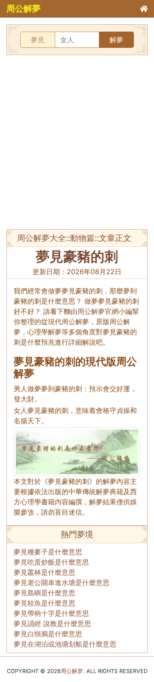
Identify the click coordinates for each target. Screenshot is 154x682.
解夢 (116, 39)
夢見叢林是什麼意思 (44, 572)
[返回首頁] (144, 8)
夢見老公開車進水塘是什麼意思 (62, 582)
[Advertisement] (77, 142)
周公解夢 (23, 8)
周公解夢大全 (41, 238)
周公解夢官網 (97, 311)
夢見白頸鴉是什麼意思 (48, 633)
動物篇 (82, 238)
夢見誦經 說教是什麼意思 (52, 623)
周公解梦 (72, 671)
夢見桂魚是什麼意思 (44, 603)
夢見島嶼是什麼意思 (44, 592)
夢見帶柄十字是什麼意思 (51, 613)
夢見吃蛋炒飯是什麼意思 (51, 562)
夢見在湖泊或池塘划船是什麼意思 (65, 644)
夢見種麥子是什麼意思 (48, 551)
